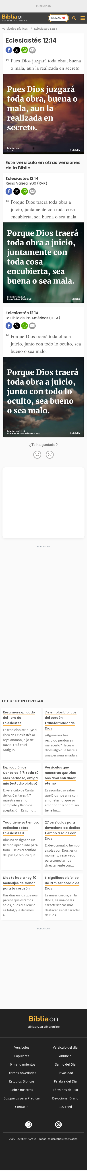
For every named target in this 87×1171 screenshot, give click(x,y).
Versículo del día (65, 1047)
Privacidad (65, 1073)
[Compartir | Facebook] (9, 50)
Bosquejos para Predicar (22, 1098)
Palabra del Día (65, 1081)
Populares (21, 1056)
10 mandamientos (21, 1064)
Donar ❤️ (58, 18)
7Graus (31, 1139)
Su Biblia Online (14, 20)
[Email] (32, 50)
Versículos (21, 1047)
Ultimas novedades (22, 1073)
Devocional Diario (65, 1098)
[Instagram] (58, 1124)
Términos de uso (65, 1090)
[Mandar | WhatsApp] (24, 50)
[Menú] (82, 18)
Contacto (21, 1107)
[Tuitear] (16, 50)
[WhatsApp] (28, 1124)
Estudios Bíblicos (21, 1081)
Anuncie (65, 1056)
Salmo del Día (65, 1064)
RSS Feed (65, 1107)
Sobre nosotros (21, 1090)
